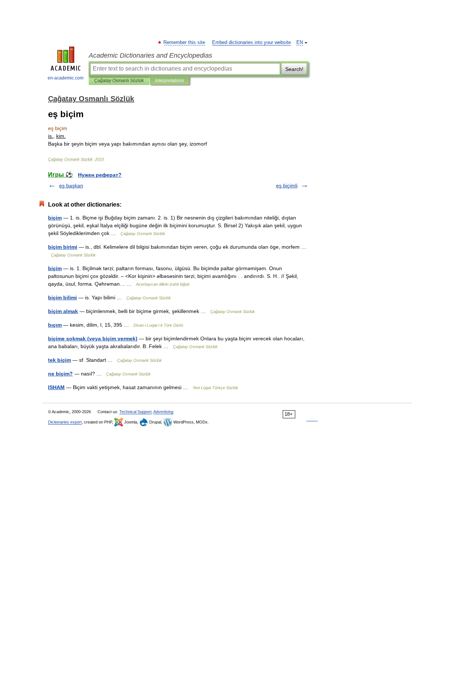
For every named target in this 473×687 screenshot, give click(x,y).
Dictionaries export (65, 422)
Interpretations (169, 80)
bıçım (55, 325)
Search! (294, 69)
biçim (55, 218)
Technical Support (135, 411)
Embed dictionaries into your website (251, 42)
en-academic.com (66, 78)
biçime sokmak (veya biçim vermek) (92, 338)
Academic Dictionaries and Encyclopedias (150, 55)
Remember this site (184, 42)
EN (299, 42)
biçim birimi (62, 247)
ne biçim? (60, 374)
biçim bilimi (62, 297)
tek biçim (59, 360)
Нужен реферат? (100, 175)
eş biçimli (286, 185)
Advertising (163, 411)
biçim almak (63, 311)
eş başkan (71, 185)
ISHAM (56, 387)
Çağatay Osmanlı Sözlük (119, 80)
